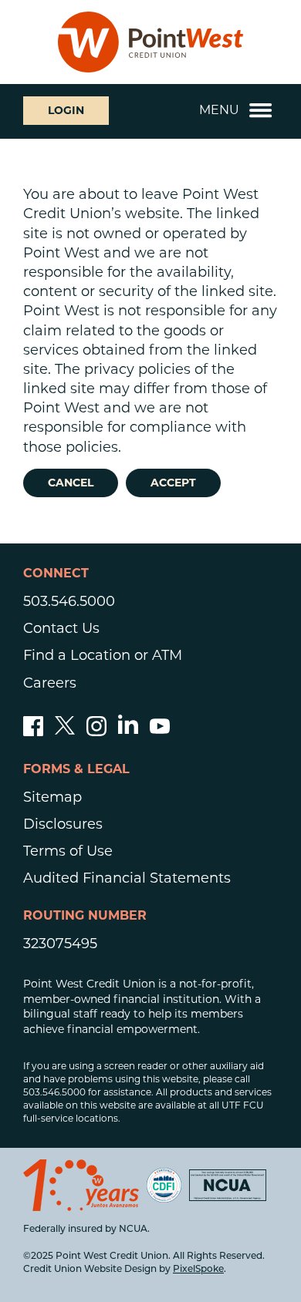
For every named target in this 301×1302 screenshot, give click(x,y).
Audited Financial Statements (127, 878)
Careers (49, 683)
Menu (219, 110)
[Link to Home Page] (150, 42)
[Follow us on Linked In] (128, 729)
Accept (173, 483)
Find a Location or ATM (102, 655)
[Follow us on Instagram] (96, 731)
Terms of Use (68, 851)
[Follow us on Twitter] (65, 731)
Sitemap (52, 797)
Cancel (70, 483)
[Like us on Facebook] (33, 731)
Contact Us (61, 628)
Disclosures (63, 824)
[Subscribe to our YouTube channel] (160, 731)
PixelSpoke (198, 1269)
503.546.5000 (69, 601)
